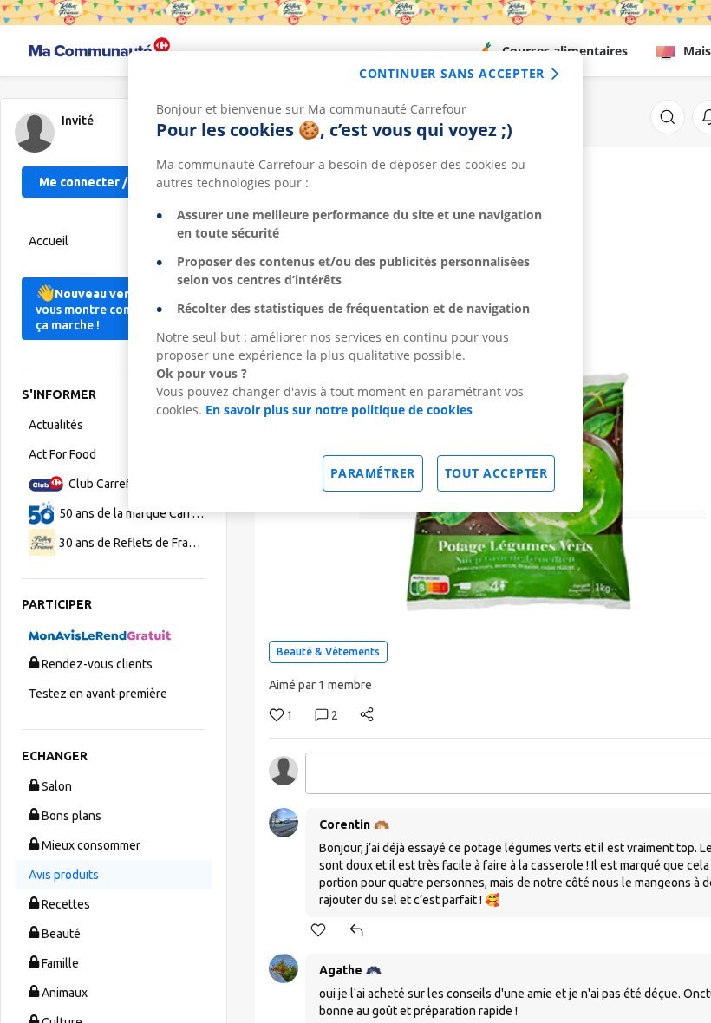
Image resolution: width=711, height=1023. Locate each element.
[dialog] (355, 281)
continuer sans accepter (452, 73)
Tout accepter (496, 473)
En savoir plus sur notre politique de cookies (339, 409)
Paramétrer (372, 473)
